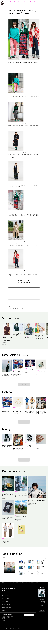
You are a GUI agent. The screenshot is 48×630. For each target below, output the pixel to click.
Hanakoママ (30, 623)
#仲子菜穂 (9, 308)
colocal (27, 623)
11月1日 (24, 182)
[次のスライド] (4, 344)
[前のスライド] (3, 344)
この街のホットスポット (5, 610)
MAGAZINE (22, 584)
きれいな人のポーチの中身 (5, 598)
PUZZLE (18, 584)
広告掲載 (19, 628)
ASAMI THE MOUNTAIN (5, 601)
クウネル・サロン (4, 625)
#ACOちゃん (21, 308)
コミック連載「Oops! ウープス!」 (6, 604)
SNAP (7, 582)
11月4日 (24, 270)
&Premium (22, 623)
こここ (8, 625)
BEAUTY (23, 582)
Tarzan (25, 623)
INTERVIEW (32, 582)
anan (2, 623)
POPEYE (8, 623)
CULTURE (27, 582)
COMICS (3, 584)
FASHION (3, 582)
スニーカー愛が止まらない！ (5, 595)
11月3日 (24, 241)
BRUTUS (5, 623)
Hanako (19, 623)
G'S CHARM (17, 582)
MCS (10, 625)
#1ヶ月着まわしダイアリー (15, 308)
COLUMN (8, 584)
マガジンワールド (14, 628)
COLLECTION (12, 582)
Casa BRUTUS (15, 623)
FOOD (41, 582)
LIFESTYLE (37, 582)
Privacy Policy (22, 628)
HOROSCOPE (13, 584)
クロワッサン (11, 623)
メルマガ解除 (3, 620)
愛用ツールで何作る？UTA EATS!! (6, 607)
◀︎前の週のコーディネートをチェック (24, 280)
